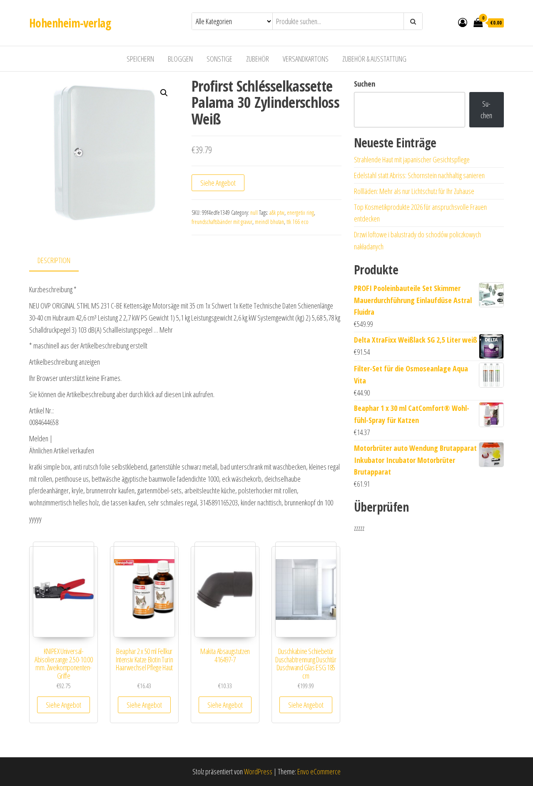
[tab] (60, 260)
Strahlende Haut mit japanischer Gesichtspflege (412, 159)
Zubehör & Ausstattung (374, 59)
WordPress (258, 771)
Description (53, 260)
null (254, 212)
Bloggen (180, 59)
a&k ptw (276, 212)
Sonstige (219, 59)
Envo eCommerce (319, 771)
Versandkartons (306, 59)
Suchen (364, 84)
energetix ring (300, 212)
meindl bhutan (269, 222)
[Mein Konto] (462, 22)
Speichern (140, 59)
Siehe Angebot (218, 183)
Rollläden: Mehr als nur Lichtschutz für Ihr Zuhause (414, 191)
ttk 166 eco (297, 222)
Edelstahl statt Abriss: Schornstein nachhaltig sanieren (419, 175)
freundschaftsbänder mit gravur (222, 222)
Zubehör (257, 59)
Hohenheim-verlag (70, 23)
